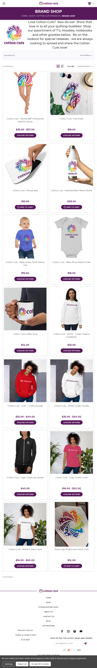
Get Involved (48, 626)
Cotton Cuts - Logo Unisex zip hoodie (25, 477)
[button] (48, 55)
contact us (48, 616)
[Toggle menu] (12, 3)
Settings (9, 664)
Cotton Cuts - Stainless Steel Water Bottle (71, 190)
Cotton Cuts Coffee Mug (25, 334)
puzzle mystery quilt (49, 607)
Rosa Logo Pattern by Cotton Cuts (72, 549)
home (48, 598)
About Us (48, 612)
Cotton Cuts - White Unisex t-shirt (25, 549)
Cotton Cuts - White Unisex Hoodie (71, 406)
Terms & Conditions (25, 635)
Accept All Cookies (40, 664)
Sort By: (71, 66)
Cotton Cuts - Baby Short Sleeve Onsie (72, 262)
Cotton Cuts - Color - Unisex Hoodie (25, 406)
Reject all (22, 664)
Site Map (25, 640)
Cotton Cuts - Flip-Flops (71, 118)
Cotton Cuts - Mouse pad (25, 190)
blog (48, 621)
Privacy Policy (25, 630)
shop (48, 602)
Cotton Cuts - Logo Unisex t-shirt (71, 477)
